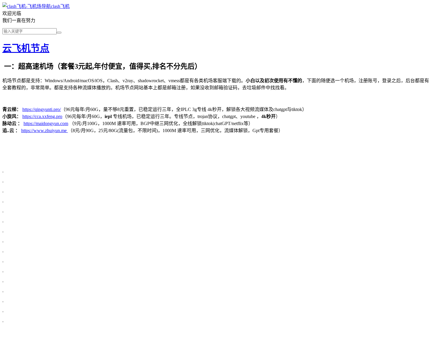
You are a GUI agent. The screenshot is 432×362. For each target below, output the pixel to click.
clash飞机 (60, 6)
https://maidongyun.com (46, 123)
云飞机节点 (25, 48)
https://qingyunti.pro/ (41, 109)
